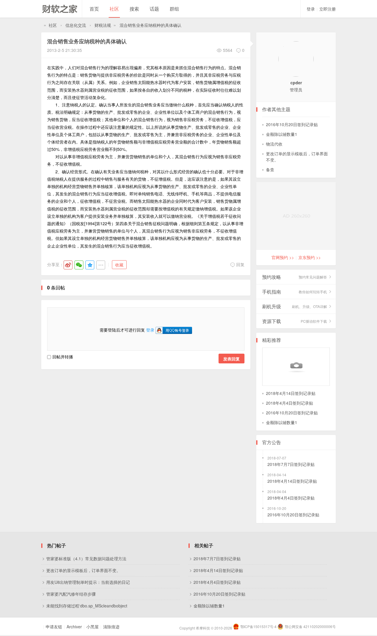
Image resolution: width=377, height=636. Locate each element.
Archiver (74, 627)
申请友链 (54, 627)
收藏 (119, 265)
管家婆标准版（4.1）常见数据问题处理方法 (86, 558)
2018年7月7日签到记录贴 (291, 464)
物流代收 (274, 144)
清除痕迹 (111, 627)
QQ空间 (89, 265)
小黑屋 (92, 627)
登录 (311, 9)
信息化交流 (75, 25)
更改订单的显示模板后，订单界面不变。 (83, 570)
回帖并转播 (62, 357)
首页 (94, 8)
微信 (79, 265)
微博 (68, 265)
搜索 (134, 8)
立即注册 (327, 9)
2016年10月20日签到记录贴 (292, 124)
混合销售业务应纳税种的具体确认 (150, 25)
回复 (240, 264)
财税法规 (103, 25)
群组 (174, 8)
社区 (114, 8)
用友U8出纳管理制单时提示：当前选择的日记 (88, 582)
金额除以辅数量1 (281, 134)
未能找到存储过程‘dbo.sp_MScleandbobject (86, 606)
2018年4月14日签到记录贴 (290, 393)
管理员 (296, 90)
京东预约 (309, 257)
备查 (270, 169)
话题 (154, 8)
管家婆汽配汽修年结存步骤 (71, 594)
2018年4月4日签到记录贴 (289, 403)
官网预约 (283, 257)
